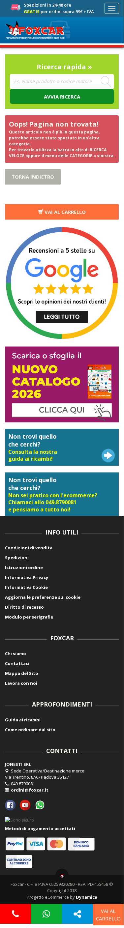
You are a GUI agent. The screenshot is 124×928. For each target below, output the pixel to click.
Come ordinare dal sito (30, 730)
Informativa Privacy (26, 577)
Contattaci (17, 663)
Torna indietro (33, 176)
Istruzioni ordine (24, 567)
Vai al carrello (64, 211)
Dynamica (86, 897)
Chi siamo (15, 653)
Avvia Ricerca (62, 96)
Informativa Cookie (26, 587)
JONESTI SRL (18, 764)
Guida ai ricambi (23, 720)
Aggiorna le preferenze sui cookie (42, 597)
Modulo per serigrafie (29, 617)
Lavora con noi (21, 683)
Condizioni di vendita (28, 548)
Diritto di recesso (24, 607)
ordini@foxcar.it (29, 790)
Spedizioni (17, 558)
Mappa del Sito (21, 673)
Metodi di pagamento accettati (40, 828)
